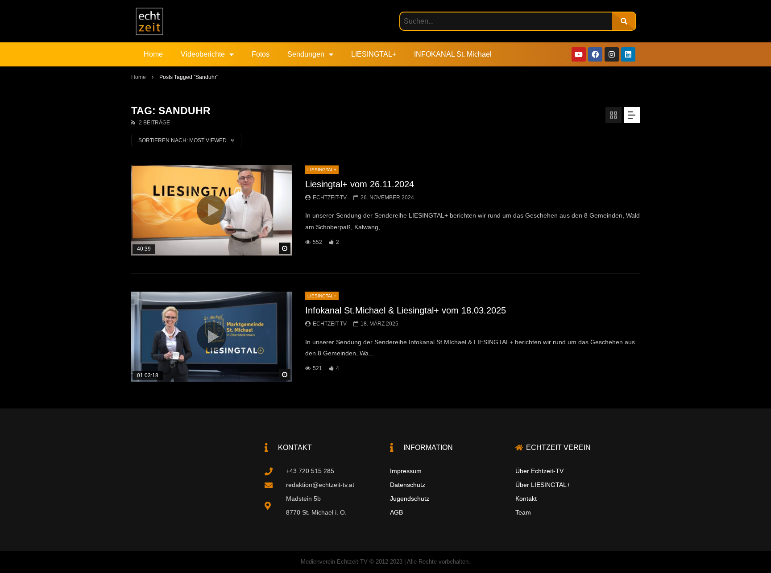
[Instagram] (612, 54)
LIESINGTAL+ (373, 54)
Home (153, 54)
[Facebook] (595, 54)
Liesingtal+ (321, 169)
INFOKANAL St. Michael (453, 54)
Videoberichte (203, 54)
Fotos (260, 54)
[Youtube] (579, 54)
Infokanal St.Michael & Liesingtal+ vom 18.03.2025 (405, 310)
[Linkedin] (628, 54)
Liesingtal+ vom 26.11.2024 (359, 184)
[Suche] (623, 21)
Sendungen (305, 54)
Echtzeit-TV (330, 197)
